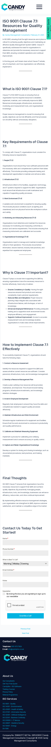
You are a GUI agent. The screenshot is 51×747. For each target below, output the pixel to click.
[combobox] (26, 563)
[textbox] (23, 563)
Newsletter (6, 591)
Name (5, 538)
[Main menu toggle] (39, 7)
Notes (5, 581)
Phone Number (9, 549)
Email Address (8, 570)
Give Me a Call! (25, 616)
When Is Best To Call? (10, 560)
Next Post (25, 633)
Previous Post (25, 629)
